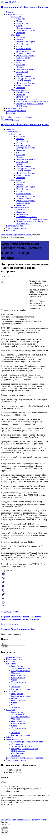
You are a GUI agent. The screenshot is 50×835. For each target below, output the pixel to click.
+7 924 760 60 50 (8, 815)
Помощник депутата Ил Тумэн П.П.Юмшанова (24, 750)
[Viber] (25, 590)
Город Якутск (17, 666)
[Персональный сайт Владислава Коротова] (10, 2)
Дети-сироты (17, 744)
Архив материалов (14, 657)
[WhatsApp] (25, 578)
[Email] (25, 602)
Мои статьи (11, 691)
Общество (15, 673)
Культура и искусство (20, 671)
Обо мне (10, 737)
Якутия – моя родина (20, 689)
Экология (15, 687)
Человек (14, 684)
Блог (10, 235)
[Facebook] (25, 574)
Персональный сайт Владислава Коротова (25, 7)
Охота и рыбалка (18, 675)
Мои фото (10, 710)
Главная (4, 235)
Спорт (14, 680)
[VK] (25, 598)
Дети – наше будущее (20, 668)
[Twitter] (25, 594)
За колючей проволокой (21, 746)
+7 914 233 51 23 (8, 813)
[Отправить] (25, 607)
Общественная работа (15, 739)
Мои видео (11, 664)
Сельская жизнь (18, 677)
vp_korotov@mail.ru (9, 809)
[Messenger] (25, 586)
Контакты (10, 661)
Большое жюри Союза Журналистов (27, 742)
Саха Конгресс (17, 753)
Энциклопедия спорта (22, 235)
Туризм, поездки (18, 682)
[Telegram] (25, 582)
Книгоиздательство (14, 659)
